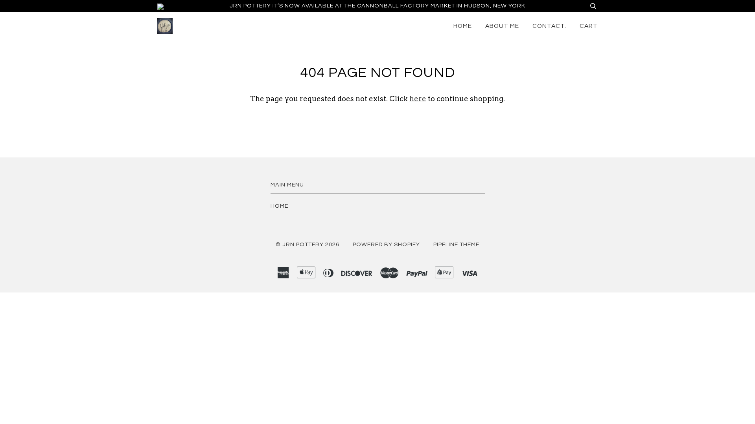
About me (502, 26)
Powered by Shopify (386, 244)
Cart (589, 26)
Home (462, 26)
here (417, 99)
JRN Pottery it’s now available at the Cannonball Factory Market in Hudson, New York (377, 6)
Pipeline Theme (456, 244)
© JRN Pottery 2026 (307, 244)
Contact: (549, 26)
